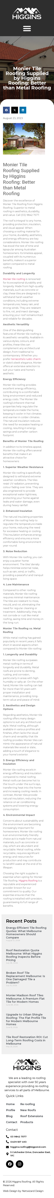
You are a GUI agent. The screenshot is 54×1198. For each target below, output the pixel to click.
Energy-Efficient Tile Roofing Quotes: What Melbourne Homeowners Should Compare (26, 932)
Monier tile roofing (14, 279)
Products (26, 1122)
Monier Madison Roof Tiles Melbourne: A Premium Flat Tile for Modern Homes (25, 998)
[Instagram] (19, 1164)
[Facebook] (10, 1164)
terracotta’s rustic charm (26, 359)
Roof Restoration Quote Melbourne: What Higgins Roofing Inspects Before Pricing (24, 955)
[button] (27, 28)
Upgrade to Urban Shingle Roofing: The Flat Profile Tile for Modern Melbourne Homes (26, 1019)
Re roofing (27, 1104)
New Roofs (28, 1110)
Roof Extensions (31, 1116)
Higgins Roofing (28, 880)
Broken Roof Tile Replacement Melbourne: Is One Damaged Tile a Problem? (25, 977)
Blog (9, 1116)
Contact (11, 1122)
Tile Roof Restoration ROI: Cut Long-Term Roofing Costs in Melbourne (27, 1040)
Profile (10, 1110)
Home (10, 1104)
